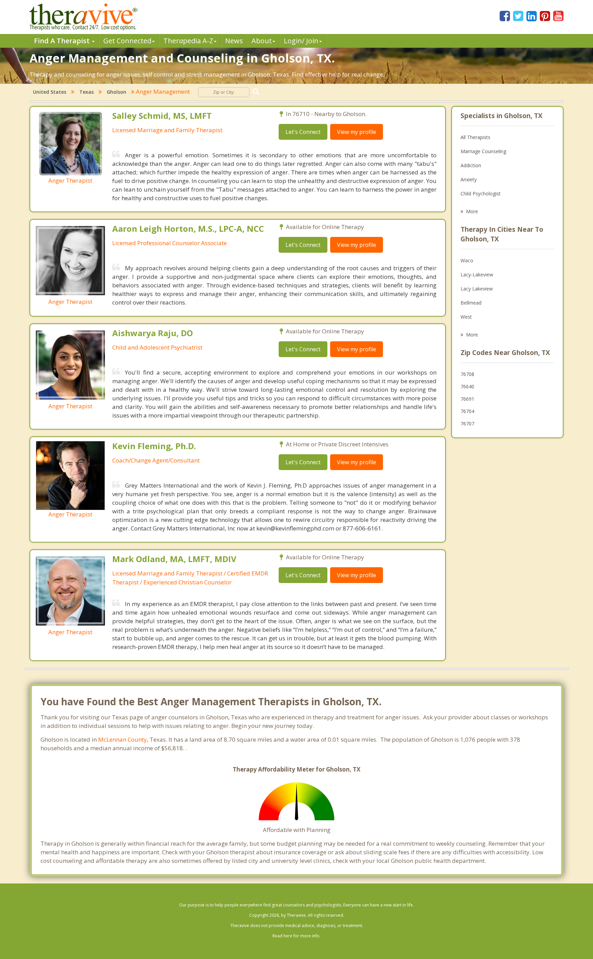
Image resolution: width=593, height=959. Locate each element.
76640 (467, 386)
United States (49, 92)
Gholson (116, 92)
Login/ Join (301, 40)
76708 (467, 374)
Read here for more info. (296, 936)
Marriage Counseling (483, 151)
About (262, 40)
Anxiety (469, 179)
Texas (86, 92)
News (234, 40)
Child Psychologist (481, 193)
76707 (467, 423)
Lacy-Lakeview (477, 274)
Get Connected (127, 40)
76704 (467, 411)
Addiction (471, 165)
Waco (467, 260)
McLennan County (122, 739)
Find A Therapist (62, 40)
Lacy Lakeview (477, 288)
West (466, 316)
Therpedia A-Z (188, 40)
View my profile (356, 132)
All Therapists (475, 137)
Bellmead (471, 302)
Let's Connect (303, 132)
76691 (467, 399)
